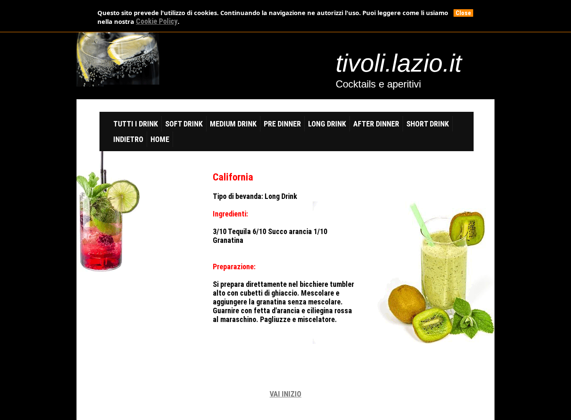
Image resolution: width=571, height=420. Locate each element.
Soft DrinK (184, 123)
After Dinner (376, 123)
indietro (128, 139)
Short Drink (427, 123)
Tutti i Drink (135, 123)
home (159, 139)
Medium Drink (233, 123)
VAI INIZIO (285, 393)
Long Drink (327, 123)
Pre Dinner (282, 123)
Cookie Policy (157, 21)
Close (463, 13)
